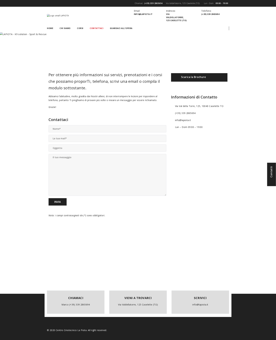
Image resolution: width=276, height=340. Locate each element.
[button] (226, 28)
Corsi (80, 28)
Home (50, 28)
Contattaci (96, 28)
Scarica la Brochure (193, 77)
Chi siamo (65, 28)
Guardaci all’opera (121, 28)
